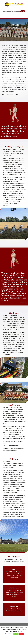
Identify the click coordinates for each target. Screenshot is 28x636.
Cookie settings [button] (8, 633)
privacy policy (19, 631)
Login (22, 11)
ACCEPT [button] (16, 633)
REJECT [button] (21, 633)
